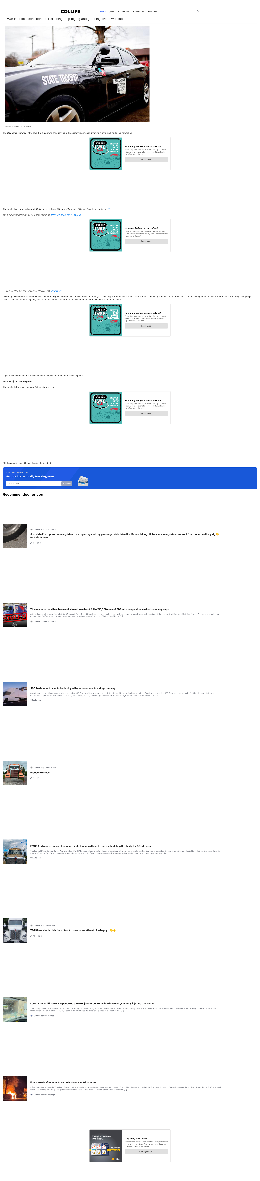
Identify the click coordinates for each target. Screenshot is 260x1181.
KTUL (110, 209)
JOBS (112, 11)
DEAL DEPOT (154, 11)
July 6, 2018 (58, 291)
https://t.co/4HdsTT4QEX (66, 214)
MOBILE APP (123, 11)
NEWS (103, 11)
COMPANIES (138, 11)
